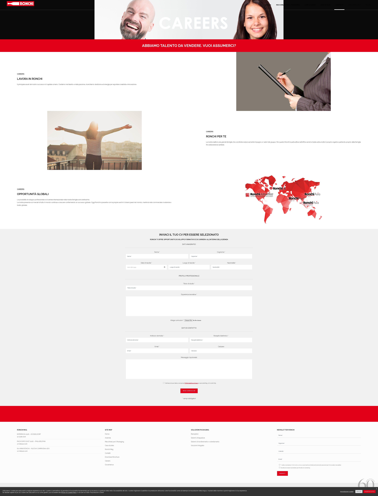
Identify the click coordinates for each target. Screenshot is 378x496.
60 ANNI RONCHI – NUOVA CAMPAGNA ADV (33, 448)
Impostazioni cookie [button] (346, 491)
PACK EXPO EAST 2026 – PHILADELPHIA (31, 441)
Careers (107, 461)
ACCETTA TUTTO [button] (369, 491)
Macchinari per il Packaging (114, 442)
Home (107, 434)
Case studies (109, 445)
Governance (109, 465)
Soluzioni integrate (197, 445)
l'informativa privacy (191, 383)
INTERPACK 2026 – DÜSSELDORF (29, 434)
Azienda (108, 438)
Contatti (107, 453)
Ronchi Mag (109, 449)
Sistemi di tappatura (198, 438)
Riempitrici (194, 434)
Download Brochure (112, 457)
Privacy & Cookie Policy (69, 492)
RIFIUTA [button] (359, 491)
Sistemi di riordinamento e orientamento (205, 442)
